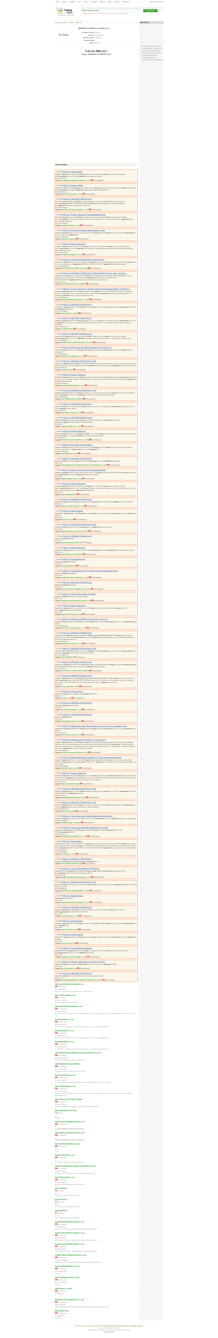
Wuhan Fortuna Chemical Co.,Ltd (71, 735)
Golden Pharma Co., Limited (69, 313)
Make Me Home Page (104, 1326)
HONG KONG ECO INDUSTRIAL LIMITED (74, 671)
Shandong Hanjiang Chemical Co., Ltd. (72, 385)
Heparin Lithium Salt (78, 773)
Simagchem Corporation (68, 239)
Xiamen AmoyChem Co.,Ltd (69, 929)
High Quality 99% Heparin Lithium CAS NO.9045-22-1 (91, 347)
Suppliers (72, 1)
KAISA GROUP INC (67, 657)
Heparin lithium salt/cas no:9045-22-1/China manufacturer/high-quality (96, 758)
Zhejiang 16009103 (109, 1332)
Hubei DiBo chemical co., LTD (69, 768)
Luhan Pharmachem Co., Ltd (69, 916)
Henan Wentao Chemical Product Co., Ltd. (73, 628)
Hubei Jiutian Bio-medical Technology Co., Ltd (74, 209)
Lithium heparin (76, 172)
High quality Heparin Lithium (81, 445)
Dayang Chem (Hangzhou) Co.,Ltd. (71, 254)
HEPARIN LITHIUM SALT (81, 199)
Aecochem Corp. (65, 698)
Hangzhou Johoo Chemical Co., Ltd (71, 643)
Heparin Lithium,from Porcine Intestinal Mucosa (88, 470)
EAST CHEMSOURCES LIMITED (71, 399)
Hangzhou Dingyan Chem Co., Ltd (71, 478)
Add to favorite (115, 1326)
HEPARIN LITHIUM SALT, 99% (83, 361)
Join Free (117, 1)
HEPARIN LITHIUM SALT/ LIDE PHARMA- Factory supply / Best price (98, 273)
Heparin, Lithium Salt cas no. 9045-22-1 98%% (88, 962)
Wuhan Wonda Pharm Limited (70, 784)
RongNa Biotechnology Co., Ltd (70, 225)
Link (95, 1326)
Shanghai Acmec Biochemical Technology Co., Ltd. (75, 877)
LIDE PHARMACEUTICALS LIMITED (73, 284)
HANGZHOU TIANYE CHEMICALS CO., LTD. (75, 589)
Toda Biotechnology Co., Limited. (70, 822)
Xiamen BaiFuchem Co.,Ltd (69, 453)
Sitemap (140, 1326)
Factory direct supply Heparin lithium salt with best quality (92, 816)
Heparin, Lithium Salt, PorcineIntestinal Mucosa (88, 215)
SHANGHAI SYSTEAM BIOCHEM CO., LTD (74, 891)
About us (102, 1)
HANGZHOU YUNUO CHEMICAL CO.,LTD (74, 440)
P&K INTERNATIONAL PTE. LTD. (71, 543)
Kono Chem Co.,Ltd (67, 519)
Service (86, 1)
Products (64, 1)
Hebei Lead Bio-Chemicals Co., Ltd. (71, 194)
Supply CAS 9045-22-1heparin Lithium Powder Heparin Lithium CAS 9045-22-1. (100, 289)
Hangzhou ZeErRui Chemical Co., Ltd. (72, 506)
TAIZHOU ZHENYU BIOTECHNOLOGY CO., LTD (76, 342)
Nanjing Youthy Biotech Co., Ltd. (70, 426)
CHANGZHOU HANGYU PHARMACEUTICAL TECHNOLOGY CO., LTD (83, 465)
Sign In (110, 1)
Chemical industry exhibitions (129, 1326)
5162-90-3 (118, 13)
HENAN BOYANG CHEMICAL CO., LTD (73, 836)
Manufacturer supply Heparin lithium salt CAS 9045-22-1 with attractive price (99, 726)
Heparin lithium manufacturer (81, 948)
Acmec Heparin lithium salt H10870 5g (85, 869)
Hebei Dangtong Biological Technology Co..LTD (74, 299)
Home (57, 1)
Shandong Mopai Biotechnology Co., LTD (73, 797)
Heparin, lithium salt (78, 244)
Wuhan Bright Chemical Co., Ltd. (71, 721)
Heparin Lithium (77, 185)
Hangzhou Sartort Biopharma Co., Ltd (72, 356)
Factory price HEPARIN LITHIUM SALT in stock (89, 828)
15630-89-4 (111, 13)
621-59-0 (95, 13)
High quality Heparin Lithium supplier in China (88, 230)
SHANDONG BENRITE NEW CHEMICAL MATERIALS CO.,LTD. (81, 980)
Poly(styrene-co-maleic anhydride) (83, 594)
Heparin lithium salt (78, 548)
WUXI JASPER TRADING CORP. (71, 863)
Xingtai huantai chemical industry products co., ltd (75, 600)
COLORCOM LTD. (66, 329)
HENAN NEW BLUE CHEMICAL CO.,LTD (74, 268)
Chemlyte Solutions (66, 370)
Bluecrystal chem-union (67, 811)
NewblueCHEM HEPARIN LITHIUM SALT (87, 260)
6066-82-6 (125, 13)
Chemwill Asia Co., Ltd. (68, 854)
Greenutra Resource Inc (68, 943)
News (79, 1)
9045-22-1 (67, 172)
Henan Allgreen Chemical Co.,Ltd (70, 412)
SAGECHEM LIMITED (68, 566)
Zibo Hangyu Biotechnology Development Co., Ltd (75, 180)
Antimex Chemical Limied (68, 494)
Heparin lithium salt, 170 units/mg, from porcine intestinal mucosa (94, 571)
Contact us (94, 1)
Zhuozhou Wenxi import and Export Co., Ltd (74, 752)
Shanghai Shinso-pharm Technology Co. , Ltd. (74, 577)
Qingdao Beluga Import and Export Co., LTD (74, 531)
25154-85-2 (103, 13)
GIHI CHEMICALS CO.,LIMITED (71, 554)
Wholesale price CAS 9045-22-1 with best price (88, 740)
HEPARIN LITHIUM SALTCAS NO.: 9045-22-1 (89, 619)
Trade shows (125, 1)
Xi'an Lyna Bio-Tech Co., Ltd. (69, 686)
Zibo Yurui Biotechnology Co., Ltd (71, 709)
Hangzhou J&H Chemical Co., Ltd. (71, 614)
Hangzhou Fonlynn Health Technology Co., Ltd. (75, 902)
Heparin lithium (76, 841)
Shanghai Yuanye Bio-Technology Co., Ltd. (73, 957)
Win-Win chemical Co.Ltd (68, 968)
